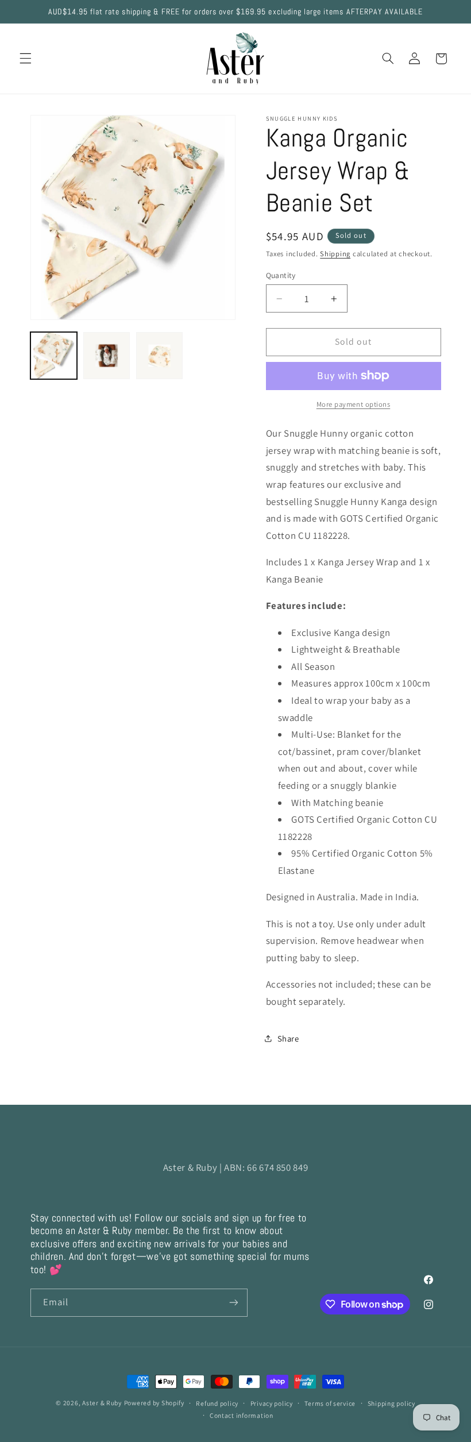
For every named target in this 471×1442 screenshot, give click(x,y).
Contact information (241, 1415)
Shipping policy (391, 1403)
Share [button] (288, 1038)
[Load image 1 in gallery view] (54, 355)
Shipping (335, 254)
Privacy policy (271, 1403)
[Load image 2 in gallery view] (106, 355)
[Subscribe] (233, 1303)
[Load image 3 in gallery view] (159, 355)
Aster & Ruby (102, 1402)
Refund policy (217, 1403)
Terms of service (330, 1403)
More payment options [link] (353, 404)
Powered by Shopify (154, 1402)
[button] (25, 58)
